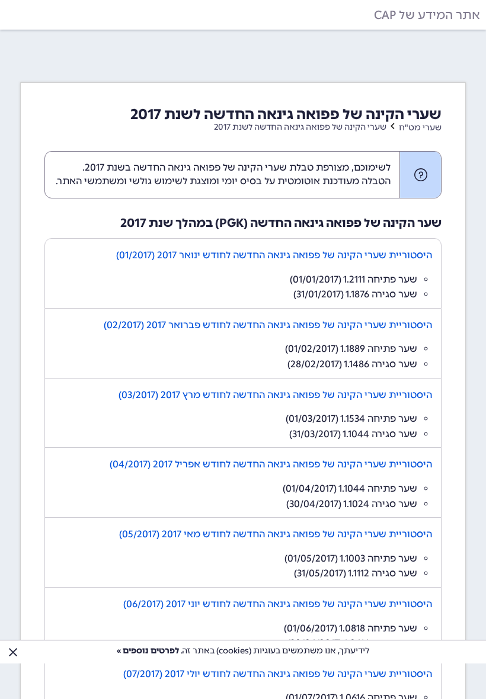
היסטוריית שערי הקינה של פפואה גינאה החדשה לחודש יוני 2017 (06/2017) (277, 604)
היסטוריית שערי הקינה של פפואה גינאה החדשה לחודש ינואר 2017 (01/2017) (274, 255)
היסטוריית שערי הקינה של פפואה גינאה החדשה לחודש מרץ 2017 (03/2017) (275, 394)
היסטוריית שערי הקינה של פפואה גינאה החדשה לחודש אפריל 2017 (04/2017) (271, 464)
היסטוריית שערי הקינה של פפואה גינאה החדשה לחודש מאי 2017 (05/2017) (275, 534)
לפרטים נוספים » (148, 651)
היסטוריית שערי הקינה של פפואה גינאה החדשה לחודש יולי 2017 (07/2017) (277, 673)
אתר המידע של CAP (427, 15)
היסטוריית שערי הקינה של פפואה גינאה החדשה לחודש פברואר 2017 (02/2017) (268, 325)
